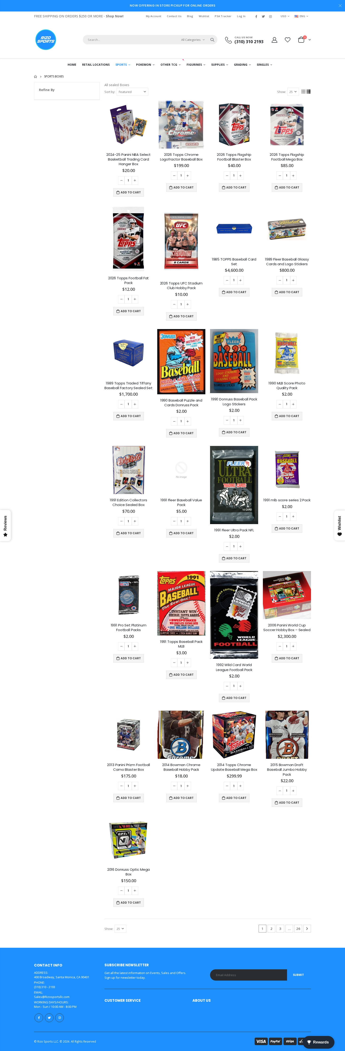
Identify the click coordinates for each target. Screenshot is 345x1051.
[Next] (307, 928)
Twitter (49, 1017)
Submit (298, 975)
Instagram (59, 1017)
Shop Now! (114, 16)
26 (298, 928)
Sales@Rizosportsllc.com (51, 997)
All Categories (191, 40)
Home (36, 76)
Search (212, 39)
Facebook (38, 1017)
